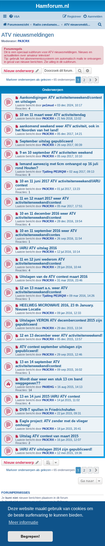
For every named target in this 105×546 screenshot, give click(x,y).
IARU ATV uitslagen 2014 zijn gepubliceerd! (56, 449)
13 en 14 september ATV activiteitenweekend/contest (38, 364)
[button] (96, 80)
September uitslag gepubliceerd (46, 141)
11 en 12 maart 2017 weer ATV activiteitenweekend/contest (42, 200)
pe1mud (48, 105)
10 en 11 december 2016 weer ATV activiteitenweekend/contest (45, 215)
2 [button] (84, 79)
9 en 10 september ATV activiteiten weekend (56, 153)
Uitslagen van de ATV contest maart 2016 (54, 277)
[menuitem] (14, 16)
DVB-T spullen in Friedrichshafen (47, 410)
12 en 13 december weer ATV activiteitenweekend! (61, 335)
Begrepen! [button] (30, 536)
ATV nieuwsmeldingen (27, 35)
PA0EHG (48, 386)
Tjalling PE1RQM (54, 171)
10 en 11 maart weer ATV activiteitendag (53, 115)
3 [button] (90, 79)
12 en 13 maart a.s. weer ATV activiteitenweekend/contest (41, 290)
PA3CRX (23, 41)
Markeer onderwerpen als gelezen (28, 79)
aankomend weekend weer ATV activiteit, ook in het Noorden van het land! (57, 128)
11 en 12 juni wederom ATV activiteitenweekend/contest (40, 261)
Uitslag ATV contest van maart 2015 (49, 436)
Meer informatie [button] (23, 522)
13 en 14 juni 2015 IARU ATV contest (50, 396)
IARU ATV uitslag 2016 (38, 248)
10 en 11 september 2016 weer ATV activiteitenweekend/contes (46, 233)
